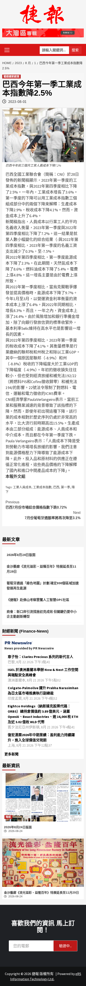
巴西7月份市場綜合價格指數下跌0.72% (36, 504)
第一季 (65, 487)
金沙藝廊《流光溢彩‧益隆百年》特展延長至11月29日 (41, 569)
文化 (8, 882)
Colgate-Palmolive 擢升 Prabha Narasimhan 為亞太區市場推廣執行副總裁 (43, 690)
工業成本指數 (42, 487)
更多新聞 (11, 754)
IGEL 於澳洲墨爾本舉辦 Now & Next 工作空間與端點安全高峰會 (43, 672)
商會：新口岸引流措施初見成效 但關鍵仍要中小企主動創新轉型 (42, 614)
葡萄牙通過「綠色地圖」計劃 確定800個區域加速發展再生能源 (43, 585)
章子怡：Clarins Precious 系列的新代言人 (40, 656)
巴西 (56, 487)
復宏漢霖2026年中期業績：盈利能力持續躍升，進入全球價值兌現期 (41, 737)
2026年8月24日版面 (21, 555)
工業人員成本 (22, 487)
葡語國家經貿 (11, 76)
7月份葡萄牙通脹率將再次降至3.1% (52, 515)
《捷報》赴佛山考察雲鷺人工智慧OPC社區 (38, 600)
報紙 (8, 817)
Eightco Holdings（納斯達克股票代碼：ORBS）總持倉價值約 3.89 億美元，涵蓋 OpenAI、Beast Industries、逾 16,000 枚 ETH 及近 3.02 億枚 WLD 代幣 (43, 714)
